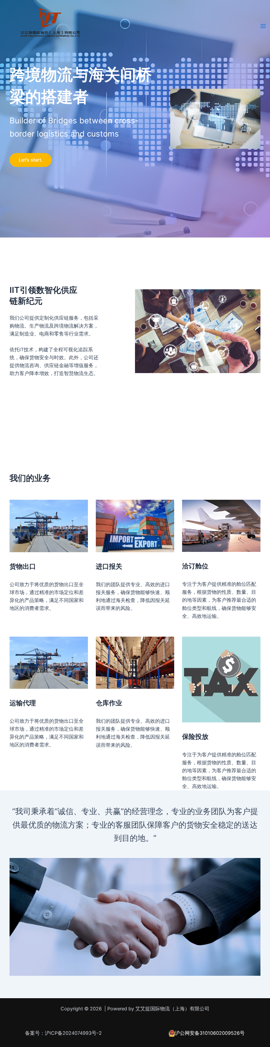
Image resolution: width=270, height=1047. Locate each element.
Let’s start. (30, 160)
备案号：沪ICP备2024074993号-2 (63, 1033)
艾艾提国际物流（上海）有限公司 (59, 42)
